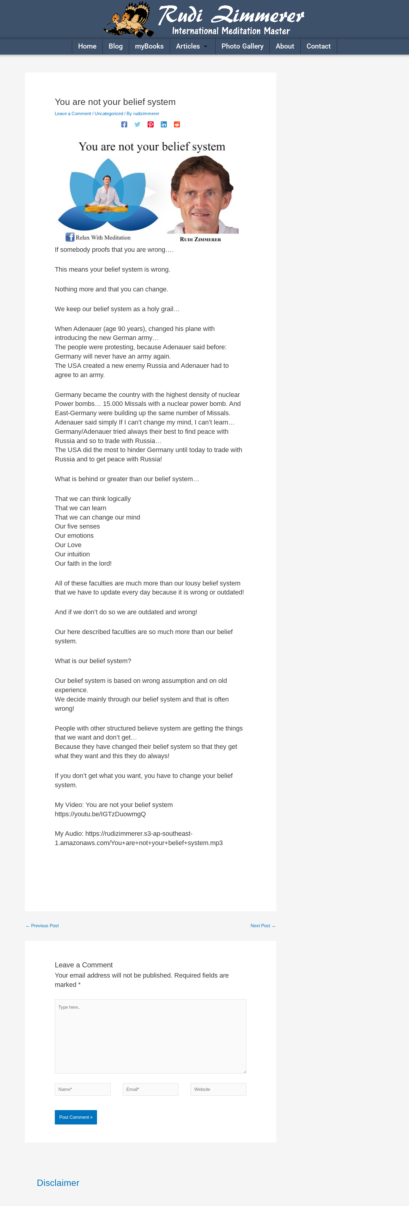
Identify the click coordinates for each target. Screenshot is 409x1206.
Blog (116, 46)
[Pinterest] (151, 124)
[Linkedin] (164, 124)
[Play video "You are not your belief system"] (150, 191)
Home (87, 46)
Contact (319, 46)
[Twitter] (137, 124)
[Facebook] (124, 124)
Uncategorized (109, 113)
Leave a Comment (73, 113)
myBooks (149, 46)
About (285, 46)
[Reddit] (177, 124)
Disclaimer (58, 1183)
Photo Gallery (242, 46)
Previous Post (42, 925)
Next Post (263, 925)
